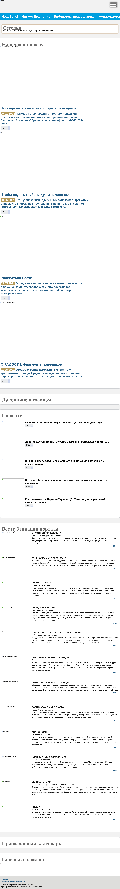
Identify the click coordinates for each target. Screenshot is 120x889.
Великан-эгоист (42, 782)
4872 (115, 568)
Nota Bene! (10, 16)
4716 (115, 797)
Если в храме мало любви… (49, 707)
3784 (115, 673)
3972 (115, 720)
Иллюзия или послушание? (49, 757)
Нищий (36, 807)
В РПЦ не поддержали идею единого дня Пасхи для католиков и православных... (64, 463)
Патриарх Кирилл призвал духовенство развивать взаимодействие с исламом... (67, 482)
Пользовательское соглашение (13, 881)
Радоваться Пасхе (16, 278)
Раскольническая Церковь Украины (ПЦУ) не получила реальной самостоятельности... (65, 501)
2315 (115, 598)
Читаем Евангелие (36, 16)
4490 (115, 747)
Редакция (5, 879)
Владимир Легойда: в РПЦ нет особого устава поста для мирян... (65, 422)
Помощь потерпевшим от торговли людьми (38, 108)
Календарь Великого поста (49, 558)
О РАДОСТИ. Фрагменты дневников (31, 364)
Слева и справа (41, 583)
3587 (115, 546)
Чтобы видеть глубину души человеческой (38, 195)
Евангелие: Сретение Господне (51, 682)
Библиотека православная (74, 16)
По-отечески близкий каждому (51, 657)
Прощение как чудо (44, 607)
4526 (115, 693)
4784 (115, 623)
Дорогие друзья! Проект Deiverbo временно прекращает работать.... (67, 441)
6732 (115, 645)
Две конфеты (40, 732)
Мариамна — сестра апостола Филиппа (56, 632)
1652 (115, 820)
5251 (115, 770)
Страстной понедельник (47, 533)
